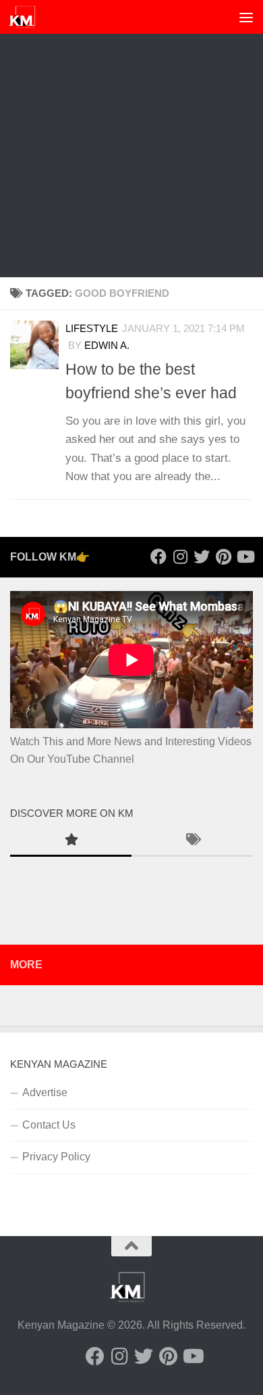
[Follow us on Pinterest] (223, 556)
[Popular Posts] (71, 841)
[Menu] (246, 17)
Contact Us (49, 1125)
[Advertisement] (131, 138)
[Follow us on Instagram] (180, 556)
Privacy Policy (56, 1156)
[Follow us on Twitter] (202, 556)
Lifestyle (91, 328)
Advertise (44, 1092)
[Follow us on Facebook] (158, 556)
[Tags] (192, 841)
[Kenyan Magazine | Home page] (27, 16)
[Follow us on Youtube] (245, 556)
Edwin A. (106, 345)
